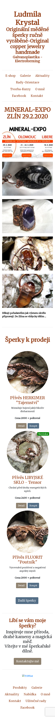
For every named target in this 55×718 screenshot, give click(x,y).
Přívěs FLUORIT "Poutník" (28, 560)
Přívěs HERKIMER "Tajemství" (27, 400)
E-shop (11, 76)
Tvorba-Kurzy (20, 89)
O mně (40, 89)
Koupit (33, 425)
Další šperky (27, 600)
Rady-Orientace (27, 82)
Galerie (25, 76)
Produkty (20, 688)
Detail (21, 425)
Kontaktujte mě (27, 661)
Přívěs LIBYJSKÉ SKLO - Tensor (27, 480)
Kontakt (37, 96)
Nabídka (30, 694)
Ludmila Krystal (27, 18)
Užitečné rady (36, 701)
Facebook (19, 96)
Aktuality (42, 76)
